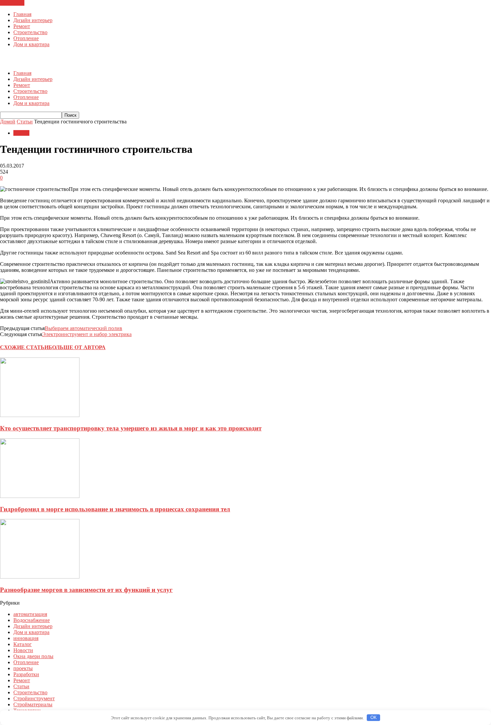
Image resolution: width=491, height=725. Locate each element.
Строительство (30, 32)
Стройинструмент (34, 698)
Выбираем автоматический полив (83, 328)
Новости (23, 650)
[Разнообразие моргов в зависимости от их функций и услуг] (39, 577)
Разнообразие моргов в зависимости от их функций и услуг (86, 589)
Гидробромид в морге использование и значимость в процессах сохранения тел (115, 509)
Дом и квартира (31, 44)
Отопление (26, 38)
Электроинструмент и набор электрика (87, 334)
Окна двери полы (33, 656)
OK (373, 717)
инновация (25, 638)
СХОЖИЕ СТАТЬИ (24, 347)
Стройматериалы (32, 704)
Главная (22, 14)
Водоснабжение (31, 620)
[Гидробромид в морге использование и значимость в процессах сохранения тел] (39, 496)
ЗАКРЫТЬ (12, 3)
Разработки (26, 674)
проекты (23, 668)
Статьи (21, 133)
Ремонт (21, 26)
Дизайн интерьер (32, 20)
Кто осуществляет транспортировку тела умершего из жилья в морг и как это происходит (131, 428)
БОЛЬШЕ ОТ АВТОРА (77, 347)
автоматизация (30, 614)
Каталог (22, 644)
